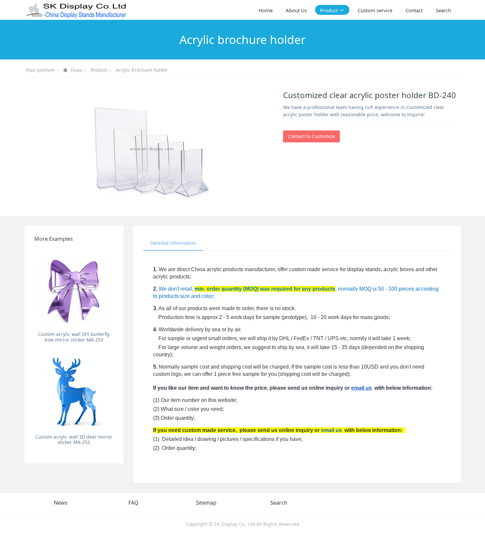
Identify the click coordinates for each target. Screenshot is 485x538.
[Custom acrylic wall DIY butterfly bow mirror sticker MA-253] (74, 288)
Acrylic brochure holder (142, 70)
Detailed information (173, 243)
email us (361, 388)
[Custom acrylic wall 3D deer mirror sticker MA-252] (74, 391)
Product (99, 70)
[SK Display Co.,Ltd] (76, 10)
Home (266, 10)
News (61, 502)
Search (278, 502)
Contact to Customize (311, 136)
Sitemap (206, 502)
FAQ (133, 502)
